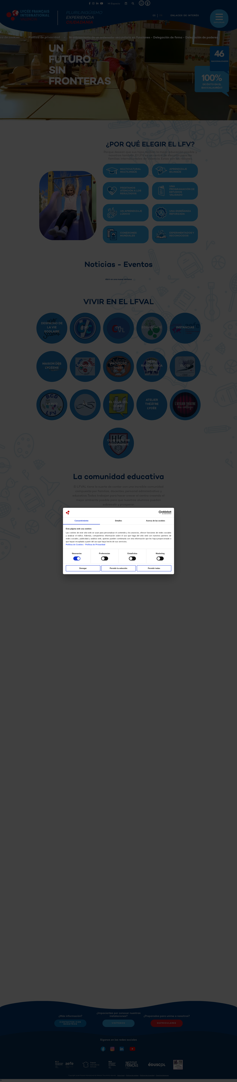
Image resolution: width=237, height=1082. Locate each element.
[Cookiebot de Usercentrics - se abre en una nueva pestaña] (160, 512)
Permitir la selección (118, 568)
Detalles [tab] (118, 521)
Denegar (83, 568)
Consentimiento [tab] (81, 521)
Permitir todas (154, 568)
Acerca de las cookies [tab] (155, 521)
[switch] (104, 559)
